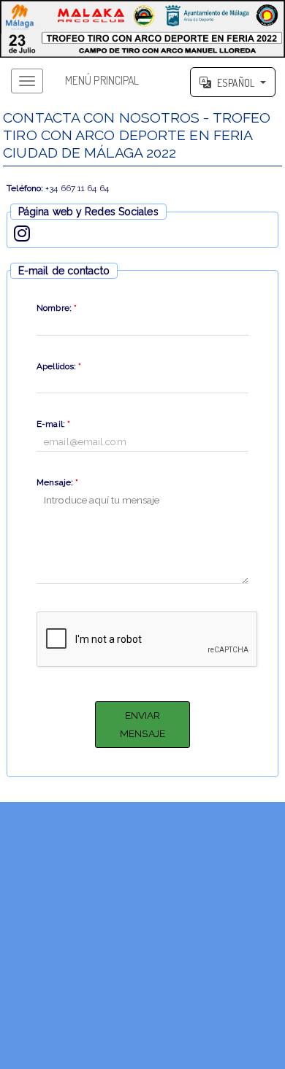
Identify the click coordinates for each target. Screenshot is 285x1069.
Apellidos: (59, 366)
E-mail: (53, 424)
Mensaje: (57, 482)
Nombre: (57, 308)
